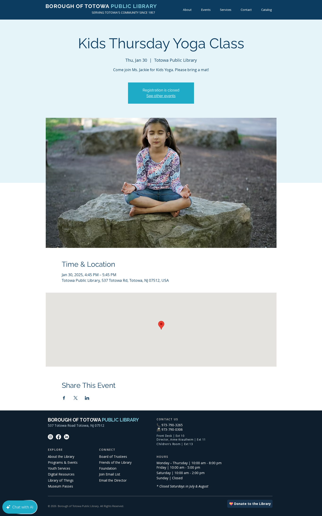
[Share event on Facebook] (64, 398)
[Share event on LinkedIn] (87, 398)
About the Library (61, 456)
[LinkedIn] (66, 436)
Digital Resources (61, 474)
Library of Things (61, 480)
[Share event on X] (75, 398)
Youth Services (59, 468)
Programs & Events (63, 462)
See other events (161, 96)
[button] (205, 9)
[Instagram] (50, 436)
